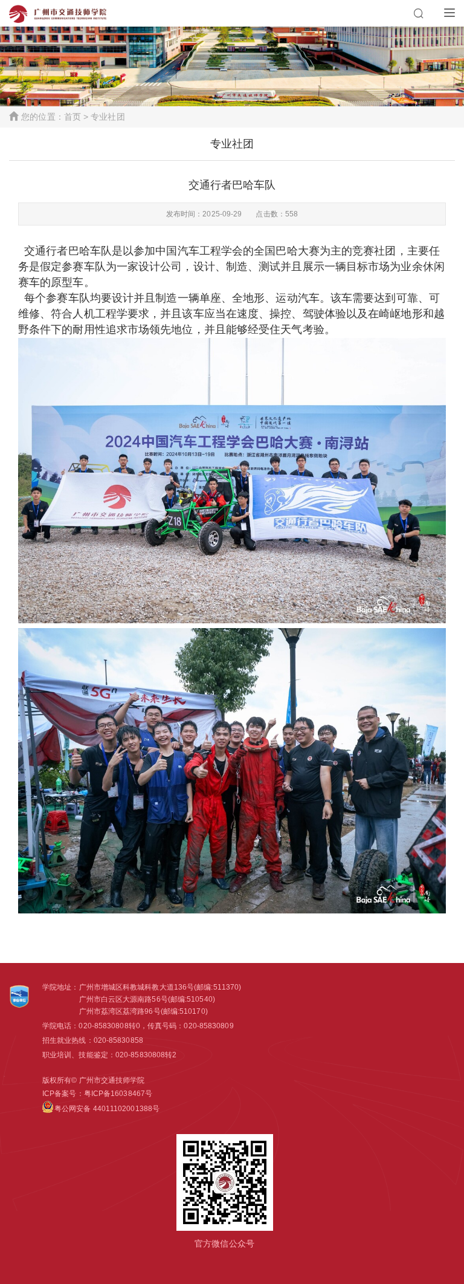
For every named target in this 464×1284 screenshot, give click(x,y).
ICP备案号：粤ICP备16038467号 (97, 1093)
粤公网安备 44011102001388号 (107, 1108)
